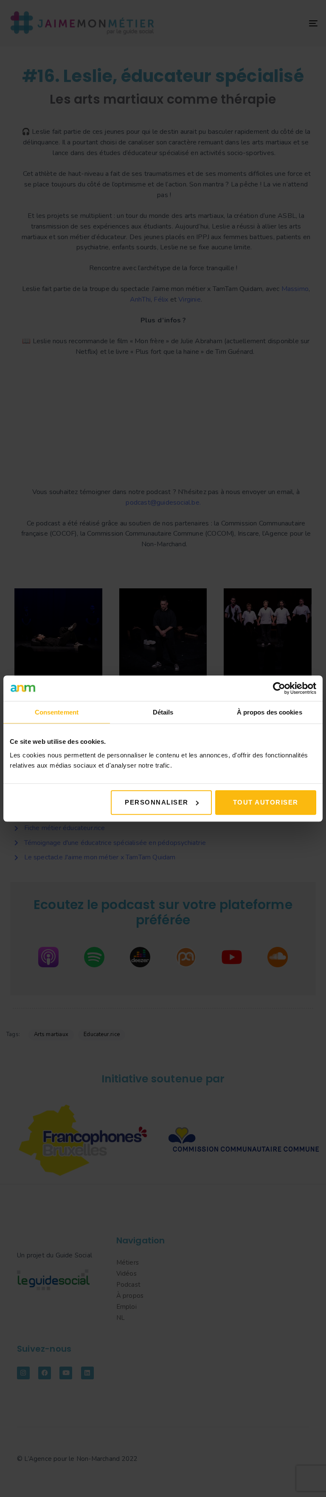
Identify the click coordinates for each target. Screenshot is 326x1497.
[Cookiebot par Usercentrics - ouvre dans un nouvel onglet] (279, 688)
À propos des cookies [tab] (269, 712)
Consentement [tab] (57, 712)
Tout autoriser (265, 802)
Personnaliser (156, 802)
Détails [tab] (163, 712)
